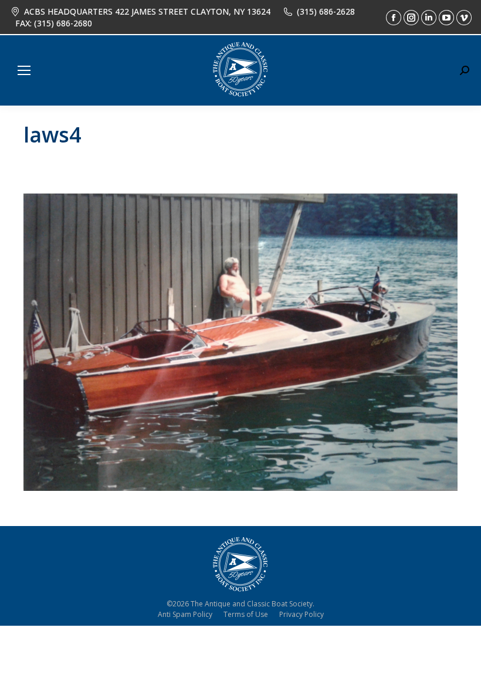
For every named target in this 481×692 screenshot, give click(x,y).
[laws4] (240, 342)
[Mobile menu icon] (24, 70)
